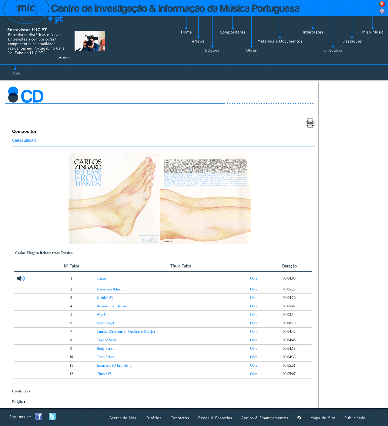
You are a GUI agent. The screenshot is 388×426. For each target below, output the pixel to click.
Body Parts (105, 348)
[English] (382, 11)
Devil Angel (105, 323)
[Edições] (212, 50)
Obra (253, 278)
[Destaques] (352, 41)
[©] (299, 417)
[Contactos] (179, 417)
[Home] (186, 32)
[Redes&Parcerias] (215, 417)
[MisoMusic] (372, 32)
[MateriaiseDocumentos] (280, 41)
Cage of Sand (106, 340)
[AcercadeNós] (122, 417)
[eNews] (198, 41)
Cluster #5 (104, 374)
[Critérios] (153, 417)
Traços (101, 278)
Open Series (105, 357)
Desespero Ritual (109, 289)
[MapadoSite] (322, 417)
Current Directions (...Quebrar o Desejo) (126, 331)
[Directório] (332, 50)
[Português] (382, 4)
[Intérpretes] (313, 32)
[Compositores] (232, 32)
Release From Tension (113, 306)
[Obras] (251, 50)
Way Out (103, 315)
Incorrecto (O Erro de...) (114, 365)
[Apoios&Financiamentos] (264, 417)
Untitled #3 (105, 298)
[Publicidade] (354, 417)
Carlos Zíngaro (24, 140)
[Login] (15, 69)
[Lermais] (63, 57)
